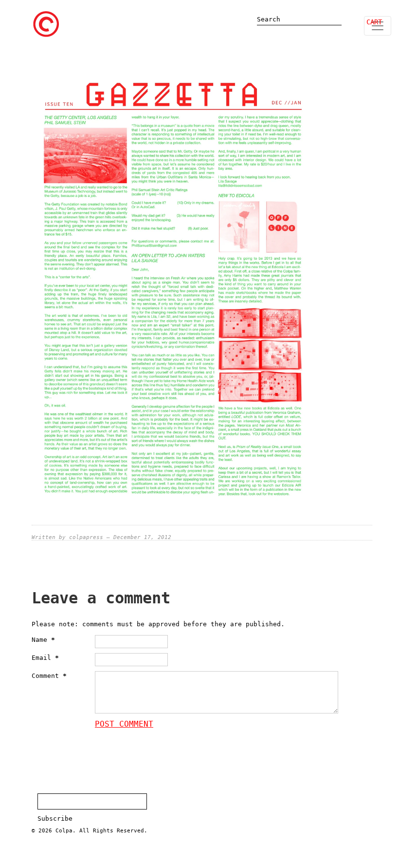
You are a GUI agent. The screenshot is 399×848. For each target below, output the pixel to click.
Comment (49, 675)
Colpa (64, 831)
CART (374, 22)
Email (45, 657)
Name (43, 639)
